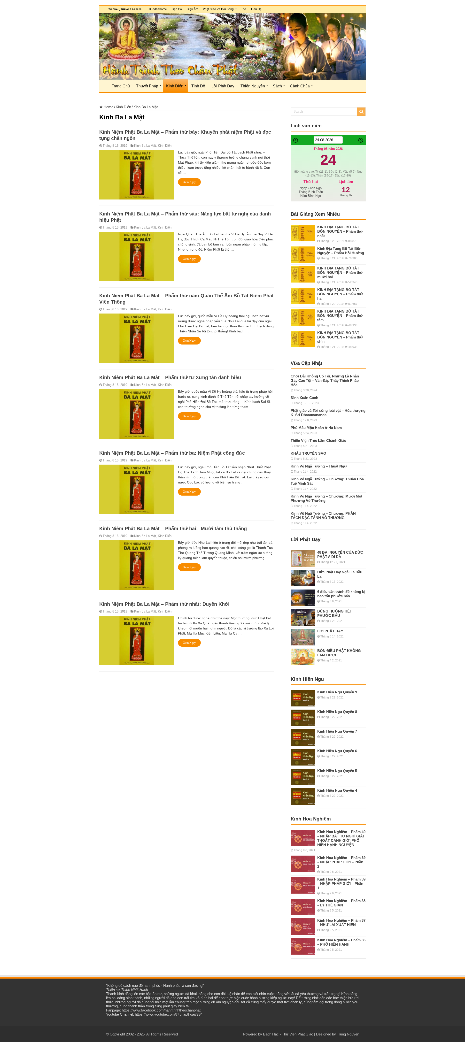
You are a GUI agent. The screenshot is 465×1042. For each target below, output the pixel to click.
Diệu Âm (192, 9)
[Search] (361, 111)
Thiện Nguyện (252, 86)
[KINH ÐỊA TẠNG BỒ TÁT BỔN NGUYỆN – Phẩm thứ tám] (303, 317)
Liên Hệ (256, 9)
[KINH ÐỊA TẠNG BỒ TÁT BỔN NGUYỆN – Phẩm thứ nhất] (303, 233)
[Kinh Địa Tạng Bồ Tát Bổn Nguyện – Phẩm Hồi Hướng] (303, 254)
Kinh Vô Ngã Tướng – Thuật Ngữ (319, 466)
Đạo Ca (177, 9)
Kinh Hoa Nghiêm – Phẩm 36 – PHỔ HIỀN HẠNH (341, 942)
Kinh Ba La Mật (145, 145)
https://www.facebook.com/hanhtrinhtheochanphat (161, 1010)
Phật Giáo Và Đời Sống (218, 9)
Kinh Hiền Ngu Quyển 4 (337, 790)
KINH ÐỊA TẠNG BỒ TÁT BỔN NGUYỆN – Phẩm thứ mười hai (340, 272)
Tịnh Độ (198, 86)
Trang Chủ (121, 86)
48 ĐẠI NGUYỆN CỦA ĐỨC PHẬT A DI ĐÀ (340, 554)
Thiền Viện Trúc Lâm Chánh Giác (318, 440)
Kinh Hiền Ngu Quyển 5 (337, 771)
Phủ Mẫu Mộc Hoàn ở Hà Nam (316, 428)
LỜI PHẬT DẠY (330, 631)
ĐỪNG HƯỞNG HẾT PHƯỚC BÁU (334, 613)
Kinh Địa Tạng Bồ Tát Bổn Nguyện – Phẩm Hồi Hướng (340, 250)
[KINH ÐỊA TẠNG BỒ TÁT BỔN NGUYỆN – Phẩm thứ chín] (303, 339)
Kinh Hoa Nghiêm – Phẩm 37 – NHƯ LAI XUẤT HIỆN (341, 922)
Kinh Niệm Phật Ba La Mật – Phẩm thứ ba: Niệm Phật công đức (172, 453)
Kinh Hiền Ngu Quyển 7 (337, 731)
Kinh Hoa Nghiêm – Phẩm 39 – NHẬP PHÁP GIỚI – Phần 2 (341, 862)
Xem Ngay (189, 182)
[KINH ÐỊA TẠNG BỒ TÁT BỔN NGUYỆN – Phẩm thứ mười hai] (303, 274)
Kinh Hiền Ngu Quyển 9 (337, 692)
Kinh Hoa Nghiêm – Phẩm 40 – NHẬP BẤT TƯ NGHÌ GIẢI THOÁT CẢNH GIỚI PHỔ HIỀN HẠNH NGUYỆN (341, 838)
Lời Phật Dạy (222, 86)
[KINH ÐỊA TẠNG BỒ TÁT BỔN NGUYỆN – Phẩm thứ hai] (303, 296)
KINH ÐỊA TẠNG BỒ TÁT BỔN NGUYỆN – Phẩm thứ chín (340, 337)
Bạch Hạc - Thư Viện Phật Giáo (288, 1034)
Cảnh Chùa (300, 86)
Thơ (243, 9)
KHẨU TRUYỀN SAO (308, 453)
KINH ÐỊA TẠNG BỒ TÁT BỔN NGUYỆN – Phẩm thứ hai (340, 294)
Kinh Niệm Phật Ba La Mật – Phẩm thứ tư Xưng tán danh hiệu (170, 377)
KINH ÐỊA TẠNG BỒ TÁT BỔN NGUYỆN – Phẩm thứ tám (340, 315)
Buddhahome (158, 9)
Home (108, 107)
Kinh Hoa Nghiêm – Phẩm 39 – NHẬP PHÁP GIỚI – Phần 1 (341, 883)
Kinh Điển (174, 86)
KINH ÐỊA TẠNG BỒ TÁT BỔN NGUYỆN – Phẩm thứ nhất (340, 231)
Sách (277, 86)
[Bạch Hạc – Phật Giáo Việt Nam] (232, 46)
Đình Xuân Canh (304, 398)
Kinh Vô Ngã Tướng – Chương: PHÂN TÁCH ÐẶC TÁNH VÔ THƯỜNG (323, 515)
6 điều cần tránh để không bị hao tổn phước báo (341, 594)
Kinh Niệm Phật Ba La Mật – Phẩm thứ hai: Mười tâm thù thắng (173, 528)
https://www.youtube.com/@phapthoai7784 (168, 1014)
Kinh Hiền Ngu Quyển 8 (337, 712)
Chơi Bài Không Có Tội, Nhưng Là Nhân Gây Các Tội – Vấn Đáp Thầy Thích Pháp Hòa (325, 380)
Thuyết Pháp (147, 86)
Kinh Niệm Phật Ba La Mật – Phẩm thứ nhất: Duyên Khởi (164, 604)
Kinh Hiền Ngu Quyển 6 (337, 751)
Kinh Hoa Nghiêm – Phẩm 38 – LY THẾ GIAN (341, 903)
